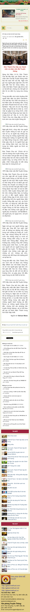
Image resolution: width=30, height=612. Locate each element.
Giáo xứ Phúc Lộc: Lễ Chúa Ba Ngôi (17, 569)
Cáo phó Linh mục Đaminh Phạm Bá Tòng (14, 372)
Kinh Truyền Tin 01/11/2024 (10, 345)
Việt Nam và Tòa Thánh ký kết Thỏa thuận (17, 561)
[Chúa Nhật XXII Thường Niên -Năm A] (8, 13)
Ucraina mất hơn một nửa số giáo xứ (12, 396)
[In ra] (24, 40)
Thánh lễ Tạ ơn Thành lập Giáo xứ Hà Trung (17, 440)
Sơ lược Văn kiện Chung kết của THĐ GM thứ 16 (15, 415)
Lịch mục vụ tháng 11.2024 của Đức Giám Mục (15, 391)
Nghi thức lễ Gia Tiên (13, 533)
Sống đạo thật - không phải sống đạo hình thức (17, 475)
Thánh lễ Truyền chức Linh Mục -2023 (17, 543)
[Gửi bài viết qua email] (21, 40)
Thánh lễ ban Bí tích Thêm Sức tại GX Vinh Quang (17, 457)
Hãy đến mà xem (12, 488)
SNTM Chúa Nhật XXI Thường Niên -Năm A (17, 505)
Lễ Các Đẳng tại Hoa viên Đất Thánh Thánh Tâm (15, 348)
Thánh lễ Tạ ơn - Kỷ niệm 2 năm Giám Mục (17, 480)
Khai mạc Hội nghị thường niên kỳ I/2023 (16, 548)
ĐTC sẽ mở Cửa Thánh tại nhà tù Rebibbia (14, 419)
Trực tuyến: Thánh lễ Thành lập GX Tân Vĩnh (17, 449)
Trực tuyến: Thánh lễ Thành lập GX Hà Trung (17, 471)
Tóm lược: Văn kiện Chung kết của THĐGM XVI (15, 380)
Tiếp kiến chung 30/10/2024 (10, 404)
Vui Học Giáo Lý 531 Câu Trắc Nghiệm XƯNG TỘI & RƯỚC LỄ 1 (16, 538)
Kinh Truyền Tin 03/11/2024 (10, 356)
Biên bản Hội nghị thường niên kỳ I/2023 (16, 552)
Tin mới (15, 431)
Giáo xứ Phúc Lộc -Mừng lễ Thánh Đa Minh (17, 565)
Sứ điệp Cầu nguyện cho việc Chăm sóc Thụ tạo (17, 462)
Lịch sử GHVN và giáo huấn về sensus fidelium (15, 453)
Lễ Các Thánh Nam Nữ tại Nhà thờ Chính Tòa (14, 387)
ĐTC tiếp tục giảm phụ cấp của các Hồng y (14, 400)
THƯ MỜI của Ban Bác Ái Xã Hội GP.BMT (16, 492)
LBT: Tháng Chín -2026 (13, 466)
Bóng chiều (10, 444)
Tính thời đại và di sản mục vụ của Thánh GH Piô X (16, 518)
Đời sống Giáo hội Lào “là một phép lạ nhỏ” (14, 363)
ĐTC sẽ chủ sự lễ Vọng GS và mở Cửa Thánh (14, 424)
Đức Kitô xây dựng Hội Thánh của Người (16, 501)
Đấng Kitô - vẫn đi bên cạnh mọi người (16, 484)
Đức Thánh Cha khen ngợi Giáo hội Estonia (14, 359)
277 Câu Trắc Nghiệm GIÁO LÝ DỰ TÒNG (17, 529)
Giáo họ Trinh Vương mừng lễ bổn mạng (16, 497)
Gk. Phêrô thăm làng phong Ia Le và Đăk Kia (17, 510)
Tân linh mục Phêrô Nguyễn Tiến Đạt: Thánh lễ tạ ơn (17, 557)
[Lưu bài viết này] (26, 40)
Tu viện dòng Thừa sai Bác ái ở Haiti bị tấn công (15, 368)
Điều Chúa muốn (12, 436)
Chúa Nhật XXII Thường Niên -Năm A (21, 14)
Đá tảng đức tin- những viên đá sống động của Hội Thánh (17, 514)
